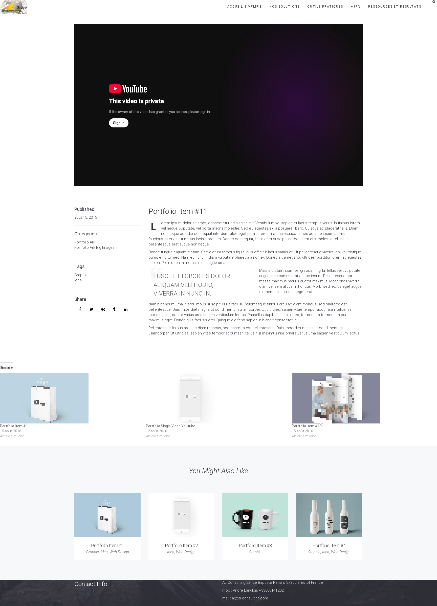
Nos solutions (285, 6)
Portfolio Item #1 (14, 426)
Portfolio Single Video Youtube (170, 426)
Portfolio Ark (84, 242)
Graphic (81, 275)
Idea (78, 280)
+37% (356, 6)
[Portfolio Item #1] (70, 398)
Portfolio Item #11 (178, 211)
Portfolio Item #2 (181, 545)
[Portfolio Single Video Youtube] (216, 398)
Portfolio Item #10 (307, 426)
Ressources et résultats (394, 6)
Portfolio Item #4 (329, 545)
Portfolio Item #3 (255, 545)
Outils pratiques (325, 6)
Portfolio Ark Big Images (94, 247)
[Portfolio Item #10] (362, 398)
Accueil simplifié (244, 6)
